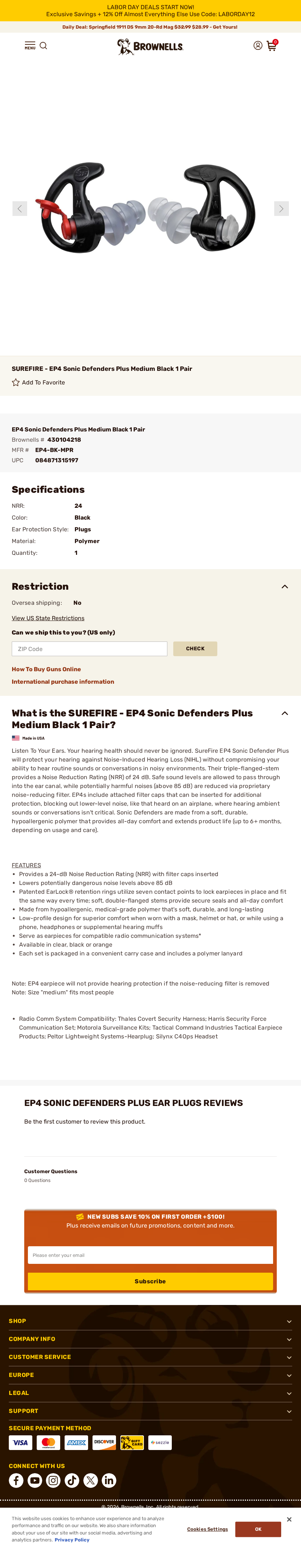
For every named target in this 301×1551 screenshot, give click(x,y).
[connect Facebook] (16, 1480)
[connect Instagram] (53, 1480)
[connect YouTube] (35, 1480)
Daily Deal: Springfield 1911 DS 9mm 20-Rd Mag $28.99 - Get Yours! (150, 27)
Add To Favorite (43, 382)
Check (195, 649)
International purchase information (63, 681)
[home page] (150, 47)
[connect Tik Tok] (72, 1480)
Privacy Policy (72, 1540)
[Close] (289, 1519)
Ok (258, 1529)
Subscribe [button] (150, 1281)
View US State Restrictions (48, 618)
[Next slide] (281, 208)
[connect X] (90, 1480)
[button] (30, 45)
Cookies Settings (207, 1529)
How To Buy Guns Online (46, 669)
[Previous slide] (19, 208)
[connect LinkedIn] (109, 1480)
